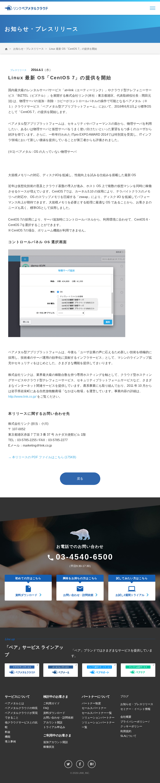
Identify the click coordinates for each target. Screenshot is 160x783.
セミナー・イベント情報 (135, 709)
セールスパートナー (94, 708)
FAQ (46, 708)
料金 (7, 732)
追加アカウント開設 (55, 742)
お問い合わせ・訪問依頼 (58, 717)
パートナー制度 (91, 703)
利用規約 (125, 731)
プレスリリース (18, 70)
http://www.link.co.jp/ (22, 396)
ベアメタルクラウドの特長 (21, 708)
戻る (80, 478)
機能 (7, 736)
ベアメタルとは (14, 703)
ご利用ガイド (51, 703)
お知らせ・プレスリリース (28, 48)
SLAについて (128, 735)
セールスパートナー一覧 (97, 712)
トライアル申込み (54, 727)
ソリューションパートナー (98, 717)
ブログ (124, 696)
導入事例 (10, 741)
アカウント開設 (52, 722)
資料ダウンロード (54, 712)
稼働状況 (48, 746)
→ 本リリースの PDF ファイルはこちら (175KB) (42, 457)
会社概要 (125, 716)
